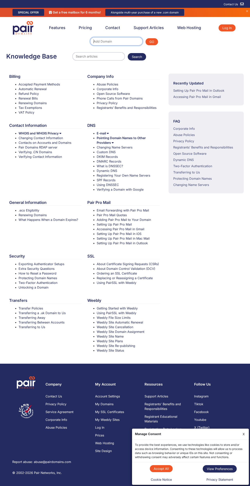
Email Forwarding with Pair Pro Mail (123, 210)
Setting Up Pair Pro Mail (114, 224)
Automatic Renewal (33, 89)
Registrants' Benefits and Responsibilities (163, 406)
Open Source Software (113, 94)
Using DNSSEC (108, 185)
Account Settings (107, 396)
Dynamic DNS (107, 171)
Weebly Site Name (110, 336)
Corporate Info (107, 89)
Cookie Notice (161, 480)
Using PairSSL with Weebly (116, 283)
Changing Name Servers (114, 147)
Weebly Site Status (110, 350)
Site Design (103, 451)
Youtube (200, 420)
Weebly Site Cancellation (115, 327)
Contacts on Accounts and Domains (45, 143)
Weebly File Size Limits (113, 318)
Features (57, 27)
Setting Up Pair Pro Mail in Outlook (122, 243)
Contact (112, 27)
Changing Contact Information (41, 138)
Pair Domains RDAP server (38, 147)
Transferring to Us (32, 327)
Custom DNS (106, 152)
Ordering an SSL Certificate (117, 273)
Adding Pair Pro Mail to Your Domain (124, 220)
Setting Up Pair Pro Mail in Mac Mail (123, 238)
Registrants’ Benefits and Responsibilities (126, 108)
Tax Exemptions (30, 108)
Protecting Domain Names (38, 278)
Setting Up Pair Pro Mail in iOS (119, 234)
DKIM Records (107, 157)
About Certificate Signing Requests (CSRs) (128, 264)
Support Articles (149, 27)
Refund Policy (29, 94)
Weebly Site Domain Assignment (120, 332)
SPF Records (106, 180)
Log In (227, 28)
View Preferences (220, 469)
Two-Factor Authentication (38, 283)
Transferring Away (32, 318)
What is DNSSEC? (110, 166)
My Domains (104, 404)
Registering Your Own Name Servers (123, 175)
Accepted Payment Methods (39, 84)
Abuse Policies (107, 84)
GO (151, 42)
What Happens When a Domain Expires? (48, 220)
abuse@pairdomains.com (52, 462)
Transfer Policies (31, 308)
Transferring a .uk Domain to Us (42, 313)
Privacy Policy (107, 103)
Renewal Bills (28, 98)
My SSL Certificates (109, 412)
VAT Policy (26, 112)
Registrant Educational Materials (161, 419)
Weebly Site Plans (110, 341)
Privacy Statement (219, 480)
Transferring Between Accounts (41, 322)
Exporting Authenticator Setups (41, 264)
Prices (99, 435)
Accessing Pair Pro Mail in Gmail (120, 229)
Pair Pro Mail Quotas (112, 215)
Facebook (201, 412)
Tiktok (198, 404)
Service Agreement (59, 412)
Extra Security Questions (36, 269)
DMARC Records (109, 161)
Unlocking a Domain (33, 287)
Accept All (161, 469)
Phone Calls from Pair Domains (120, 98)
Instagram (201, 396)
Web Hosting (189, 27)
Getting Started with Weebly (117, 308)
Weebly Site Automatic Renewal (120, 322)
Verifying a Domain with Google (120, 189)
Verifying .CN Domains (35, 152)
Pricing (85, 27)
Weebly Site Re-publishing (116, 346)
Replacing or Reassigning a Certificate (125, 278)
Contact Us (231, 4)
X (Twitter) (202, 427)
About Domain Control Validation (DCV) (126, 269)
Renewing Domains (33, 103)
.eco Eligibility (29, 210)
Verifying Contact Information (40, 157)
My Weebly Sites (107, 420)
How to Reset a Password (37, 273)
